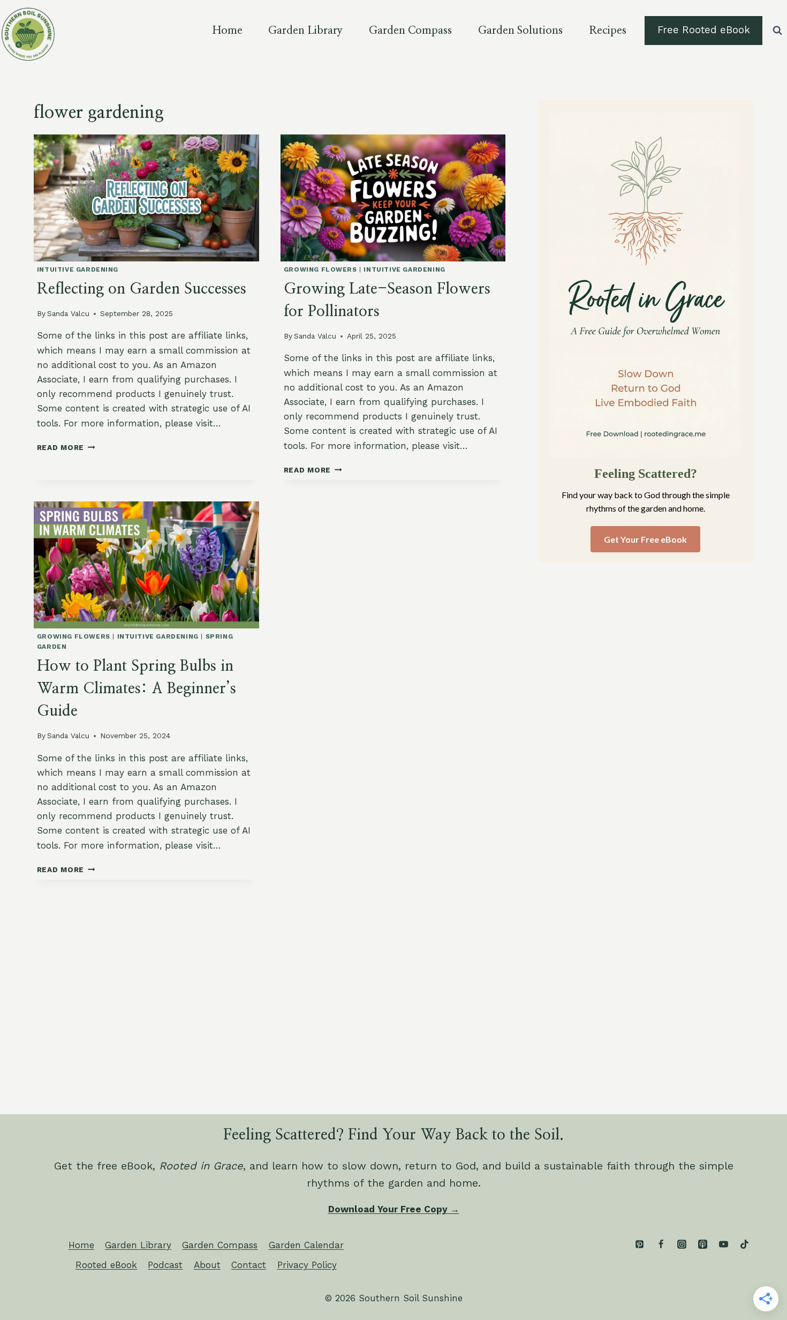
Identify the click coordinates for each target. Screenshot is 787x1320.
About (207, 1264)
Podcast (165, 1264)
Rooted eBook (106, 1264)
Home (228, 30)
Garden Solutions (520, 30)
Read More (66, 447)
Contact (248, 1264)
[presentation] (146, 197)
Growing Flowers (320, 269)
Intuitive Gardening (77, 269)
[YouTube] (723, 1244)
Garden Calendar (306, 1245)
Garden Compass (410, 30)
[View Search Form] (777, 30)
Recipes (607, 30)
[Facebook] (661, 1244)
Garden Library (305, 30)
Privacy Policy (307, 1264)
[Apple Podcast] (702, 1244)
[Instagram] (681, 1244)
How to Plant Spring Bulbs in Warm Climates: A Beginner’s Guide (136, 689)
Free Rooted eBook (703, 30)
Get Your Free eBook (645, 539)
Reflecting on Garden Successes (141, 289)
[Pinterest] (640, 1244)
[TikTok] (744, 1244)
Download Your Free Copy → (393, 1209)
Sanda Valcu (68, 313)
